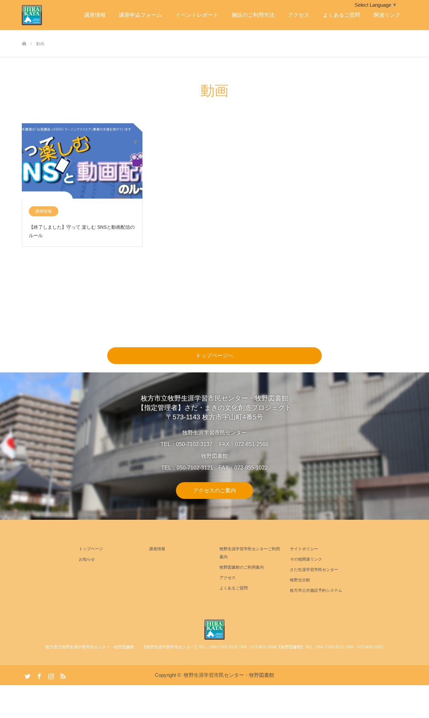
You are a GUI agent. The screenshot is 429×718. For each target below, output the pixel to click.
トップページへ (214, 355)
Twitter (27, 675)
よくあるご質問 (341, 15)
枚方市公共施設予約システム (316, 590)
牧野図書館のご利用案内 (242, 567)
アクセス (298, 15)
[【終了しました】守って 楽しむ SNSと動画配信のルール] (82, 161)
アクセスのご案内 (214, 490)
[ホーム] (24, 32)
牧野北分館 (300, 580)
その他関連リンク (306, 559)
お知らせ (87, 559)
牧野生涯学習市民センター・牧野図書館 (229, 675)
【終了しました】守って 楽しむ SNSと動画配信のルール (82, 231)
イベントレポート (196, 15)
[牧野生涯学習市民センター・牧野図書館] (214, 630)
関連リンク (387, 15)
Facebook (39, 675)
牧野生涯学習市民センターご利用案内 (250, 553)
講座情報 (95, 15)
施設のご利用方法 (253, 15)
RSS (62, 675)
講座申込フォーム (140, 15)
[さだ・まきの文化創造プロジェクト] (42, 15)
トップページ (91, 549)
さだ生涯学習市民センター (314, 569)
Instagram (50, 675)
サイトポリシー (304, 549)
